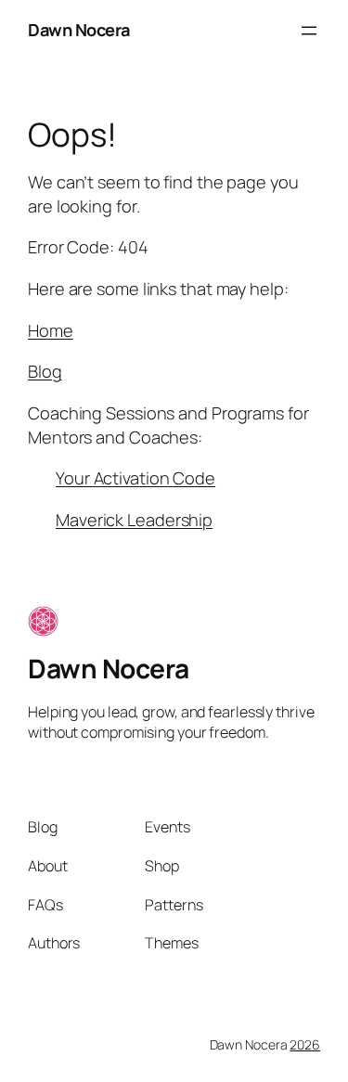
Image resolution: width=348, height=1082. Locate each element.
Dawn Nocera (79, 30)
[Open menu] (309, 30)
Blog (45, 371)
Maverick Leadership (134, 520)
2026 (305, 1044)
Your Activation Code (135, 478)
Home (50, 330)
